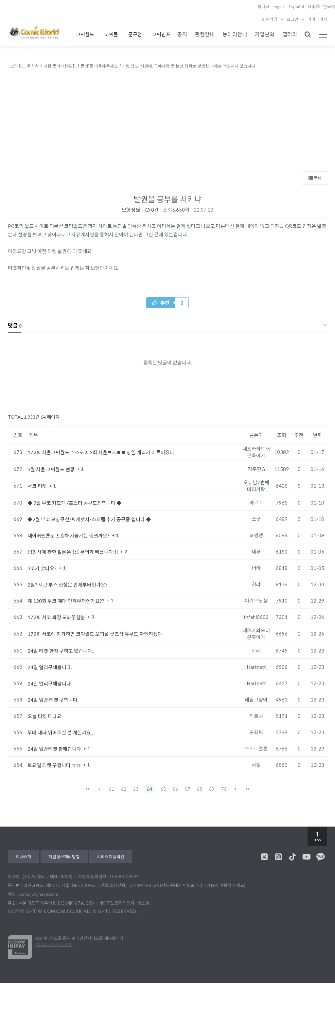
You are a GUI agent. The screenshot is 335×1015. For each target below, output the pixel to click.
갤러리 (289, 34)
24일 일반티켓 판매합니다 (54, 749)
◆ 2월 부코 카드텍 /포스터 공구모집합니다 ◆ (74, 503)
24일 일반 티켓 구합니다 (52, 700)
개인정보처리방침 (64, 856)
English (279, 6)
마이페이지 (317, 19)
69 (211, 789)
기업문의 (264, 34)
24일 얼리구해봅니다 (49, 683)
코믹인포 (161, 34)
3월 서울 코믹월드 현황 (51, 469)
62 (123, 789)
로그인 (292, 19)
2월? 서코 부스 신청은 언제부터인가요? (67, 585)
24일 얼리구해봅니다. (49, 667)
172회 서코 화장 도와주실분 (56, 617)
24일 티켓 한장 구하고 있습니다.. (60, 651)
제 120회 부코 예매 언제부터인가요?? (66, 601)
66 (175, 789)
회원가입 (269, 19)
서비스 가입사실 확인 (54, 944)
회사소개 (23, 856)
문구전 (135, 34)
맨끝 (248, 789)
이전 (99, 789)
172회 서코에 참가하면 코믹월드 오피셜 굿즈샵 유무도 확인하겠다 (94, 634)
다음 (236, 789)
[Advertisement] (167, 118)
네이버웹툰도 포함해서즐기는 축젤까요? (69, 536)
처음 (87, 789)
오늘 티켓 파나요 (44, 716)
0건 (154, 210)
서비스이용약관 (110, 856)
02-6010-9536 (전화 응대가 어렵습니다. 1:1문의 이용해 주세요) (187, 885)
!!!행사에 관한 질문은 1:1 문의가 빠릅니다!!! (73, 552)
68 (199, 789)
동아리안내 (234, 34)
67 (187, 789)
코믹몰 (111, 34)
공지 (182, 34)
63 (135, 789)
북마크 (263, 6)
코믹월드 (85, 34)
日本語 (313, 6)
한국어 (329, 6)
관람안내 (205, 34)
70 (223, 789)
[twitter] (264, 856)
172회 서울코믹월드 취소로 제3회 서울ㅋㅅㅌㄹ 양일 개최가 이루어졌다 (100, 452)
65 (163, 789)
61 (111, 789)
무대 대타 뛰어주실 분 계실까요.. (60, 732)
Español (296, 6)
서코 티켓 (37, 486)
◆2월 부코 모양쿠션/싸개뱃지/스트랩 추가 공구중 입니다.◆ (89, 519)
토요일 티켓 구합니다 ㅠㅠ (54, 765)
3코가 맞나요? (42, 568)
